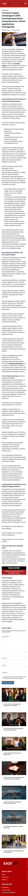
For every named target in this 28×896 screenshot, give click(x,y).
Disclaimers (5, 887)
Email (4, 665)
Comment (5, 636)
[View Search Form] (25, 3)
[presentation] (14, 695)
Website (4, 672)
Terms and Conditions (8, 892)
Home (3, 874)
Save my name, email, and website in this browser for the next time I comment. (14, 677)
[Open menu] (22, 3)
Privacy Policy (6, 890)
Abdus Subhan (6, 30)
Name (4, 658)
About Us (4, 879)
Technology (5, 10)
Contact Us (5, 877)
